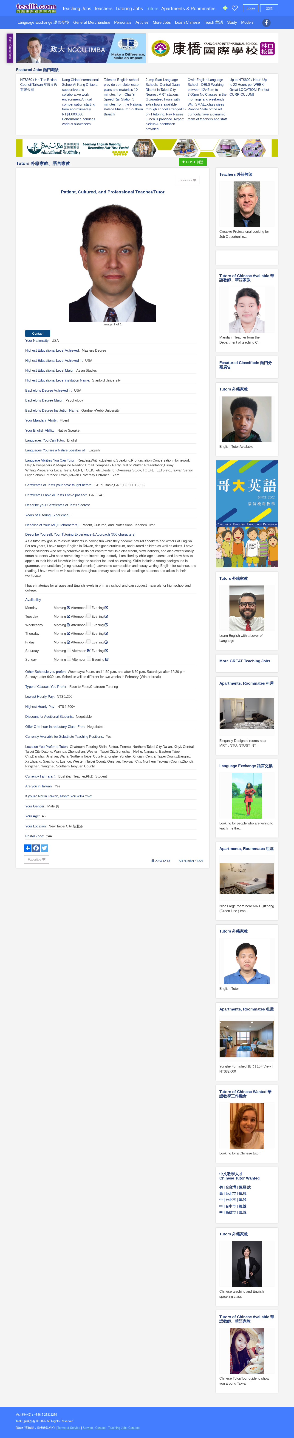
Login (251, 8)
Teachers (103, 8)
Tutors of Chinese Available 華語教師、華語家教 (246, 278)
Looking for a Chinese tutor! (239, 1153)
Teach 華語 (213, 22)
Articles (142, 22)
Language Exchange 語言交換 (43, 22)
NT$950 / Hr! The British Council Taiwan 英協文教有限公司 (38, 85)
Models (247, 22)
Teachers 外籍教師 (235, 174)
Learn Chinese (187, 22)
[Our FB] (266, 20)
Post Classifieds (10, 48)
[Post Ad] (225, 9)
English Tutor (229, 988)
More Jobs (162, 22)
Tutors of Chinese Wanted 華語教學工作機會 (245, 1094)
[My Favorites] (235, 9)
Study (232, 22)
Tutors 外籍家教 (233, 389)
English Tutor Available (236, 446)
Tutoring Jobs (129, 8)
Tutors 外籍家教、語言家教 (43, 163)
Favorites (185, 180)
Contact (100, 1427)
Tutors (152, 8)
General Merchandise (91, 22)
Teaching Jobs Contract (124, 1427)
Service (88, 1427)
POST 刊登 (194, 162)
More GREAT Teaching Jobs (244, 661)
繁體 (269, 8)
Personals (122, 22)
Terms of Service (68, 1427)
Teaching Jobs (76, 8)
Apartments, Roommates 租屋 (246, 683)
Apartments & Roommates (188, 8)
